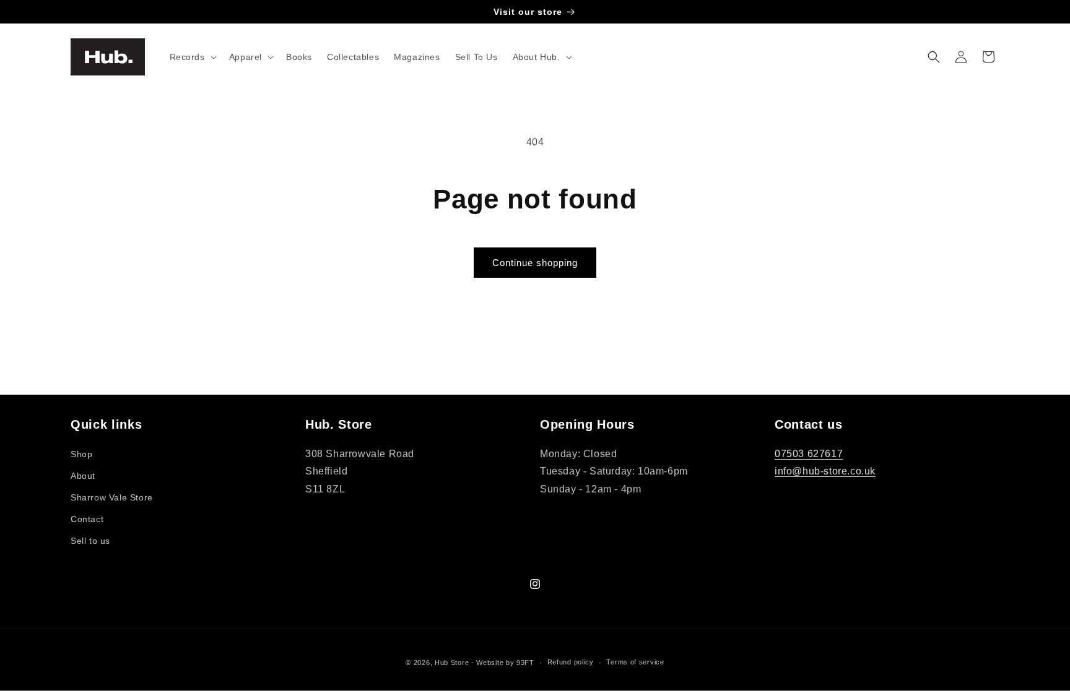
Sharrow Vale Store (112, 497)
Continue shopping (535, 262)
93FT (525, 662)
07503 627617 (809, 454)
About (83, 476)
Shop (81, 454)
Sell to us (90, 541)
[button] (192, 57)
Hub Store (452, 662)
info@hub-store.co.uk (825, 471)
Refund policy (570, 662)
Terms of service (635, 662)
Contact (87, 519)
